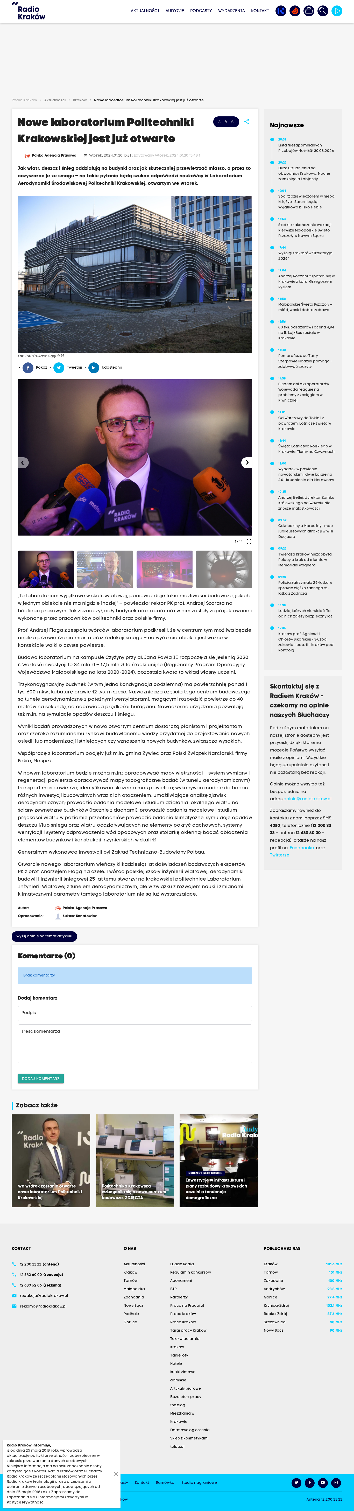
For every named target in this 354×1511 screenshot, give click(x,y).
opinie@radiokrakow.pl (307, 799)
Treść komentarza (41, 1032)
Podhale (131, 1314)
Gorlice (130, 1322)
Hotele (176, 1364)
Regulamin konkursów (190, 1273)
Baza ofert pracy (185, 1397)
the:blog (177, 1405)
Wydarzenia (231, 11)
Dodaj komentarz (41, 1078)
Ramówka (165, 1483)
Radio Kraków (25, 100)
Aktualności (145, 11)
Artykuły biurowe (185, 1389)
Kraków (80, 100)
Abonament (181, 1281)
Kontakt (260, 11)
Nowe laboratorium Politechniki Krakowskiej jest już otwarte (148, 100)
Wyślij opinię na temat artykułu (44, 936)
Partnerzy (179, 1297)
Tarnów (131, 1281)
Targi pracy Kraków (188, 1331)
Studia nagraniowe (199, 1483)
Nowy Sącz (133, 1306)
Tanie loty (179, 1356)
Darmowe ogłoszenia (190, 1430)
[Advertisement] (177, 61)
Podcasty (201, 11)
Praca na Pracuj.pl (187, 1306)
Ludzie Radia (182, 1264)
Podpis (29, 1013)
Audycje (175, 11)
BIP (173, 1289)
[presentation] (23, 462)
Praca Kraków (183, 1314)
